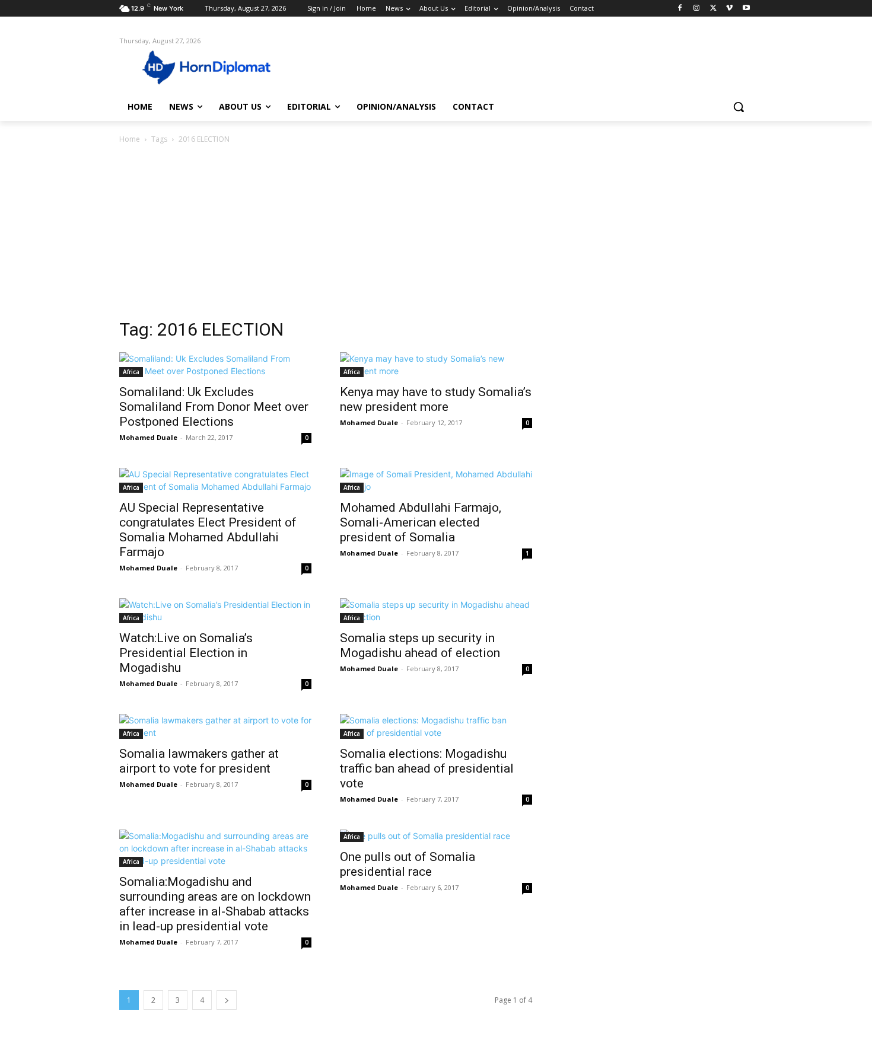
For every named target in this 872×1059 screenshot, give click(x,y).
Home (129, 139)
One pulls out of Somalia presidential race (407, 864)
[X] (713, 8)
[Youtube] (746, 8)
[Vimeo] (729, 8)
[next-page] (227, 1000)
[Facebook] (680, 8)
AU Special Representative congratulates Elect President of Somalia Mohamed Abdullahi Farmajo (208, 529)
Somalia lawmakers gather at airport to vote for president (199, 761)
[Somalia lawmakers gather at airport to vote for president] (215, 726)
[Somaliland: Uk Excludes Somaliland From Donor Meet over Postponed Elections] (215, 364)
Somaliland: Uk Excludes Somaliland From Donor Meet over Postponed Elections (213, 407)
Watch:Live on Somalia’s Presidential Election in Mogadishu (186, 653)
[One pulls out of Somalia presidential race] (436, 836)
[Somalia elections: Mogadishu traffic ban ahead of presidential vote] (436, 726)
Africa (131, 372)
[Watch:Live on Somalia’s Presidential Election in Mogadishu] (215, 610)
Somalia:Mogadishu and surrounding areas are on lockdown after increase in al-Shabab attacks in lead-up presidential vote (215, 904)
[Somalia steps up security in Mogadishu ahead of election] (436, 610)
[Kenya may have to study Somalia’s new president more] (436, 364)
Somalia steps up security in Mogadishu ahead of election (420, 645)
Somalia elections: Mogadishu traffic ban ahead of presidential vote (427, 768)
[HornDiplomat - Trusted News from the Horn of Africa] (214, 66)
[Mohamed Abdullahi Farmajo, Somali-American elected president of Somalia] (436, 480)
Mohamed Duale (148, 437)
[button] (738, 106)
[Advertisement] (436, 235)
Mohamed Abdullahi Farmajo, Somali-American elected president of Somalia (420, 522)
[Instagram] (697, 8)
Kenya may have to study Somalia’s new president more (436, 399)
